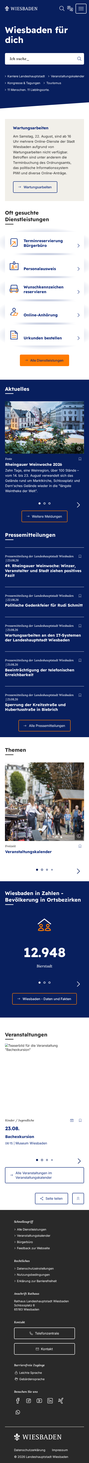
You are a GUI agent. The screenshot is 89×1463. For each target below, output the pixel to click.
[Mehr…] (78, 245)
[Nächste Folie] (78, 984)
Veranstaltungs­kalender (28, 851)
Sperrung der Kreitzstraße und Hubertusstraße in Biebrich (35, 707)
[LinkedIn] (50, 1400)
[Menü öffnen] (81, 9)
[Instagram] (28, 1400)
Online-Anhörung (41, 314)
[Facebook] (18, 1400)
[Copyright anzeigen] (78, 448)
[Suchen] (79, 59)
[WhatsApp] (18, 1412)
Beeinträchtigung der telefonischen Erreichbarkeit (39, 672)
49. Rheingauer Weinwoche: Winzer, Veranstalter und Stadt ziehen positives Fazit (43, 570)
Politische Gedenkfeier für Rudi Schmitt (44, 605)
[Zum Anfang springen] (78, 1198)
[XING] (61, 1400)
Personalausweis (40, 268)
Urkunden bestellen (43, 337)
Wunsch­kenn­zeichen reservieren (44, 289)
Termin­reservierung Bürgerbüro (43, 243)
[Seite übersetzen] (70, 9)
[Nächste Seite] (78, 505)
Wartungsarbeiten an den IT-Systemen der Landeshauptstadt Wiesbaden (43, 637)
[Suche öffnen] (61, 9)
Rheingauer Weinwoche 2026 (33, 464)
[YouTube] (39, 1400)
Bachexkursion (19, 1136)
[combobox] (44, 59)
